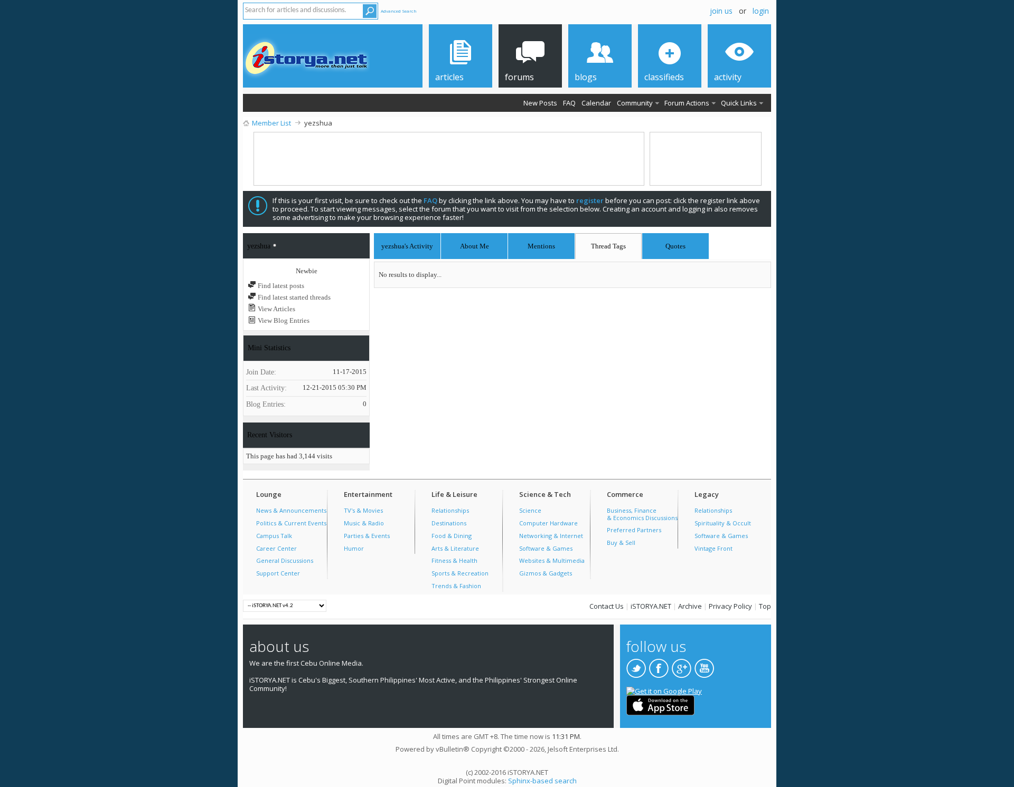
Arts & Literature (455, 548)
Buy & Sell (621, 542)
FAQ (569, 103)
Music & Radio (364, 523)
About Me (474, 246)
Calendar (596, 103)
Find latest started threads (293, 297)
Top (765, 606)
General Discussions (284, 560)
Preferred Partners (634, 530)
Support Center (278, 573)
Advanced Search (399, 11)
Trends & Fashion (456, 586)
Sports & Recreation (460, 573)
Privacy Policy (730, 606)
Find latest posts (280, 286)
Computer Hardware (548, 523)
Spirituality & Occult (722, 523)
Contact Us (606, 606)
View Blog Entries (282, 320)
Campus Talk (274, 536)
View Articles (275, 309)
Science (530, 510)
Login (761, 11)
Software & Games (545, 548)
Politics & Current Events (291, 523)
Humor (354, 548)
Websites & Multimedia (552, 560)
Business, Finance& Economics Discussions (642, 514)
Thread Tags (608, 244)
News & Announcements (291, 510)
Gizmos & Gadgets (545, 573)
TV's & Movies (363, 510)
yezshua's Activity (407, 246)
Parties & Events (367, 536)
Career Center (276, 548)
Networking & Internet (551, 536)
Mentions (541, 244)
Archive (690, 606)
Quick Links (739, 103)
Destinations (448, 523)
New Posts (540, 103)
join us (721, 11)
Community (635, 103)
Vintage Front (713, 548)
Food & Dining (451, 536)
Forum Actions (686, 103)
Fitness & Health (454, 560)
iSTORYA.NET (651, 606)
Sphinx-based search (542, 780)
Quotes (675, 244)
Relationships (450, 510)
